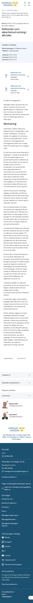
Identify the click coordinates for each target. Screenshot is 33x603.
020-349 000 (8, 468)
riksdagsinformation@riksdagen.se (16, 471)
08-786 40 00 (8, 456)
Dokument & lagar (12, 10)
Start (3, 10)
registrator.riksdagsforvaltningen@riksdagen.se (17, 488)
